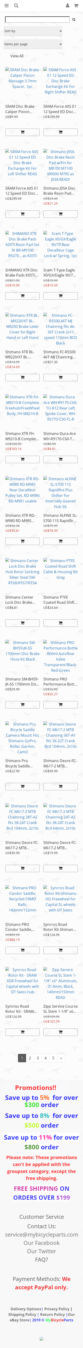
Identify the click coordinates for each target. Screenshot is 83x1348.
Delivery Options (26, 1308)
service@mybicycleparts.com (41, 1234)
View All (17, 55)
